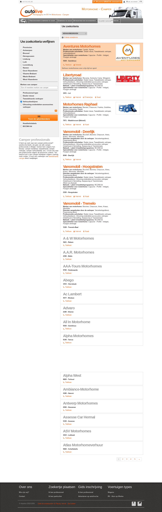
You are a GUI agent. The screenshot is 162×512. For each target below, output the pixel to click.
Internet (78, 65)
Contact (22, 496)
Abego (68, 280)
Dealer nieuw (28, 96)
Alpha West (72, 375)
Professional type (30, 93)
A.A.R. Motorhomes (78, 252)
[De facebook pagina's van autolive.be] (134, 504)
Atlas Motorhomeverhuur (83, 445)
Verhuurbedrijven (30, 102)
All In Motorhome (76, 322)
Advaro (69, 308)
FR (141, 2)
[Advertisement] (39, 39)
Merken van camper (28, 84)
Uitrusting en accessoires (85, 21)
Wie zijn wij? (24, 492)
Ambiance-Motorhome (81, 389)
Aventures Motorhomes (81, 46)
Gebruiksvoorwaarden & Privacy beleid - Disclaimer (56, 504)
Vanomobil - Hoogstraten (83, 167)
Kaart (98, 97)
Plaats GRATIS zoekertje (108, 2)
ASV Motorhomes (77, 431)
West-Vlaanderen (30, 79)
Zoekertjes (89, 97)
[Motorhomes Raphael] (128, 108)
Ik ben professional (56, 492)
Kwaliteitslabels (30, 123)
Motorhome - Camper (60, 15)
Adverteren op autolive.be (88, 496)
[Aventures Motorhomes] (128, 52)
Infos (116, 21)
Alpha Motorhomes (78, 336)
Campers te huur (65, 21)
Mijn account (132, 2)
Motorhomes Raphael (80, 104)
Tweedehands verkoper (33, 99)
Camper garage (104, 21)
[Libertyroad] (128, 79)
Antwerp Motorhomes (80, 403)
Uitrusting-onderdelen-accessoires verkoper (38, 105)
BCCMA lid (27, 126)
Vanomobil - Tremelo (79, 203)
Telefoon (68, 65)
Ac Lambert (72, 294)
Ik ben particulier (55, 496)
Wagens (111, 492)
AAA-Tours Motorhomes (82, 266)
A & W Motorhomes (78, 238)
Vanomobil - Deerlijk (78, 132)
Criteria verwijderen (71, 37)
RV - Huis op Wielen (116, 496)
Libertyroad (72, 75)
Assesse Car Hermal (79, 417)
